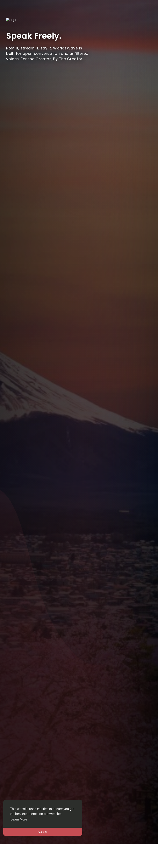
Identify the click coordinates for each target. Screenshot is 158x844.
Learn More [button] (18, 819)
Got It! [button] (42, 831)
